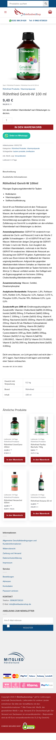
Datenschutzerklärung (12, 558)
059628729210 (16, 600)
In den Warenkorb (28, 127)
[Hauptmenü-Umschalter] (5, 12)
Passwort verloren (10, 591)
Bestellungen (8, 577)
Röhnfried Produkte (13, 85)
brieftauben (30, 151)
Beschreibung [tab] (9, 172)
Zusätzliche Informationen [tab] (15, 177)
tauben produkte (19, 151)
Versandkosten (20, 156)
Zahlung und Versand (12, 553)
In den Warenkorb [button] (15, 460)
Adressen (7, 581)
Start (4, 85)
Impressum (7, 563)
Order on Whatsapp (19, 136)
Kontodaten (8, 586)
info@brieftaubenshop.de (20, 604)
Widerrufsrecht (9, 549)
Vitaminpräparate (28, 89)
